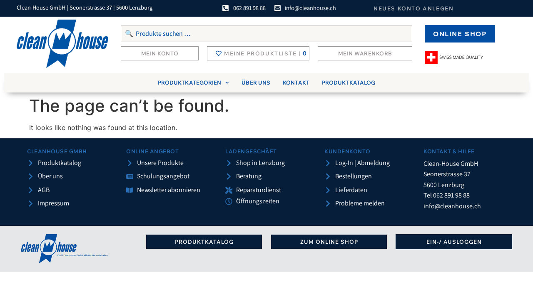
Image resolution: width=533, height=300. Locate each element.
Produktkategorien (190, 82)
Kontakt (296, 82)
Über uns (256, 82)
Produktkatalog (348, 82)
